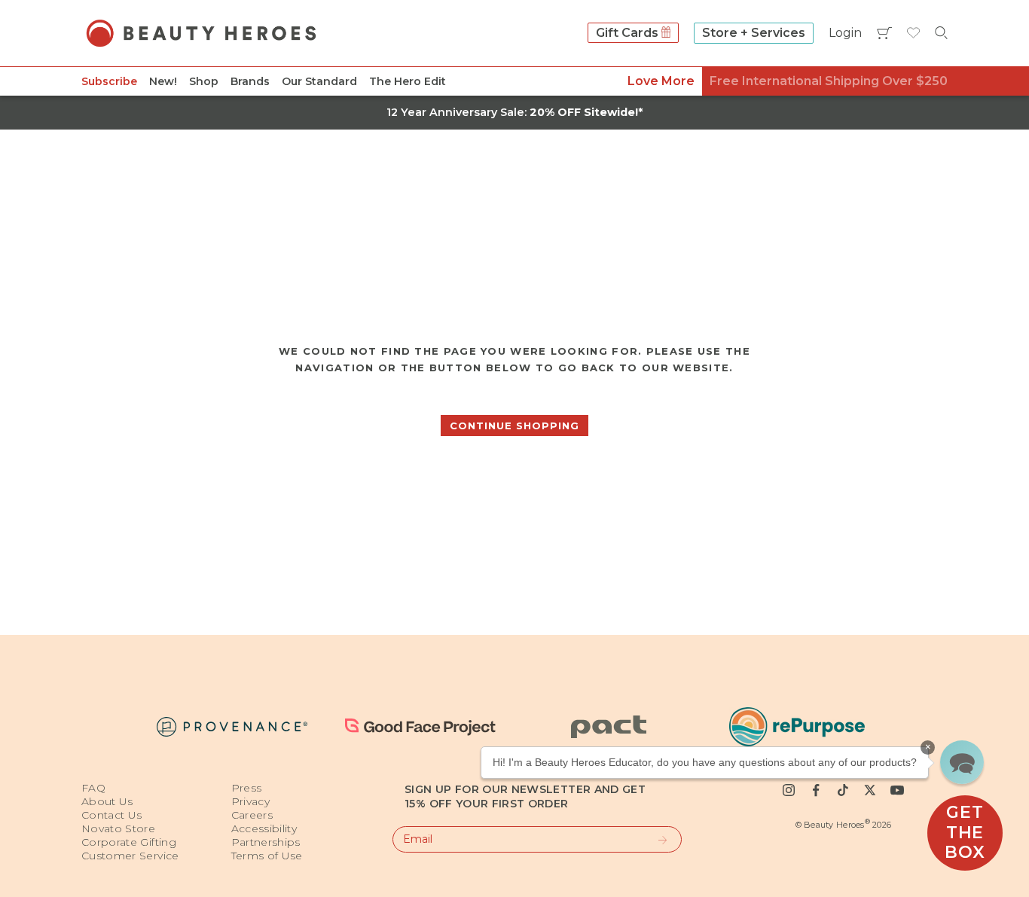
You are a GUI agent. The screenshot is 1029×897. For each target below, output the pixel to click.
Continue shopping (514, 426)
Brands (250, 81)
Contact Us (111, 815)
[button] (962, 762)
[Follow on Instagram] (788, 790)
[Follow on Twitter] (870, 790)
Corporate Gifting (128, 842)
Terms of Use (267, 855)
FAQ (93, 788)
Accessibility (264, 828)
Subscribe (109, 81)
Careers (252, 815)
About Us (107, 801)
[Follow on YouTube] (897, 790)
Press (246, 788)
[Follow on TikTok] (842, 790)
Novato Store (118, 828)
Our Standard (319, 81)
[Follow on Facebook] (815, 790)
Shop (203, 81)
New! (163, 81)
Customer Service (130, 855)
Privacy (250, 801)
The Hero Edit (407, 81)
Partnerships (266, 842)
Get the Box (965, 832)
